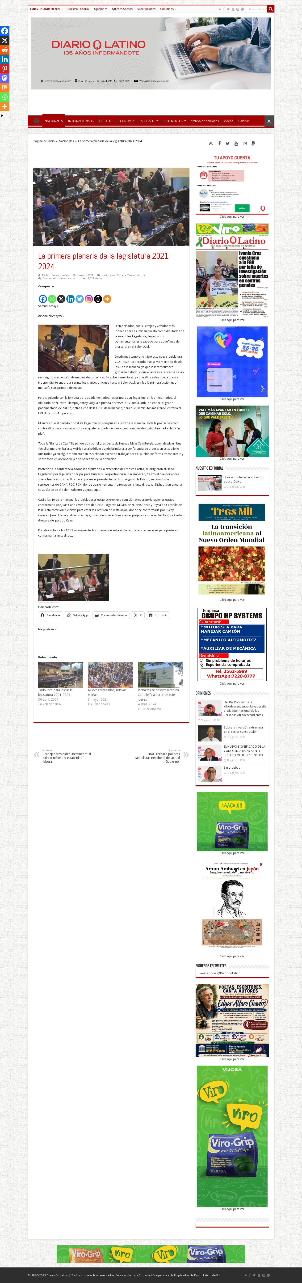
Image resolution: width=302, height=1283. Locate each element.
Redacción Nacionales (55, 275)
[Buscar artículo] (270, 9)
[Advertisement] (151, 100)
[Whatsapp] (52, 296)
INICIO (36, 120)
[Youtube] (233, 9)
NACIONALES (54, 121)
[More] (107, 296)
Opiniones (100, 9)
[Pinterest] (4, 68)
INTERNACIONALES (81, 121)
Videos (228, 121)
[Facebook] (223, 9)
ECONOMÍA (126, 121)
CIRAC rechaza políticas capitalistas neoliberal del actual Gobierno (157, 756)
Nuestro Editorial (78, 9)
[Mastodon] (4, 78)
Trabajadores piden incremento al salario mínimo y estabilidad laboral (67, 756)
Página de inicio (44, 141)
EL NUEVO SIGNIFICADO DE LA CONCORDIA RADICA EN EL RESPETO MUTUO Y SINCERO (244, 751)
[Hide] (2, 116)
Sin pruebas (232, 767)
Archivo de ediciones (205, 121)
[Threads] (98, 296)
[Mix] (4, 87)
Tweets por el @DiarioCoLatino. (219, 973)
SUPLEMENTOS (173, 121)
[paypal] (242, 9)
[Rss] (220, 9)
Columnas (167, 9)
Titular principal (136, 275)
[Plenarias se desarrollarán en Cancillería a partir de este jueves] (160, 674)
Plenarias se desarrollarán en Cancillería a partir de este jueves (158, 694)
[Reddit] (4, 50)
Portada (121, 275)
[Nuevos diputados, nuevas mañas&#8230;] (110, 674)
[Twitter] (228, 9)
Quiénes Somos (122, 9)
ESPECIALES (147, 121)
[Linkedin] (70, 296)
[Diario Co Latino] (151, 52)
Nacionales (66, 141)
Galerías (243, 121)
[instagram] (238, 9)
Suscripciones (146, 9)
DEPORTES (106, 121)
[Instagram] (89, 296)
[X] (61, 296)
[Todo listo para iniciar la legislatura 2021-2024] (60, 674)
